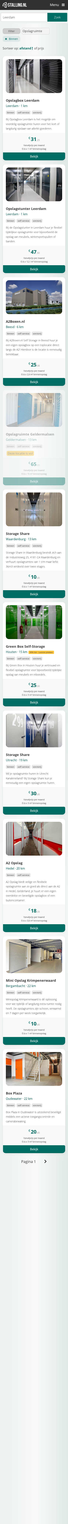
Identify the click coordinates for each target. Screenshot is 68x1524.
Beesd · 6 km (15, 327)
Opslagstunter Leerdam (26, 208)
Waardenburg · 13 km (21, 539)
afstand (25, 48)
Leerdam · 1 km (17, 106)
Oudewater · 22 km (19, 1099)
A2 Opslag (14, 862)
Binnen (13, 39)
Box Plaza (14, 1093)
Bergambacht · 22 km (21, 986)
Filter (11, 31)
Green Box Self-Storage (25, 646)
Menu (55, 4)
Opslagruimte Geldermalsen (30, 434)
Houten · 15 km (29, 652)
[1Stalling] (15, 5)
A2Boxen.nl (15, 321)
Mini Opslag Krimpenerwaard (31, 980)
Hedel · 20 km (15, 868)
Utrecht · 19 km (17, 760)
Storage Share (18, 533)
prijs (41, 48)
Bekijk (34, 156)
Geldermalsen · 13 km (21, 440)
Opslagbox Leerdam (22, 100)
